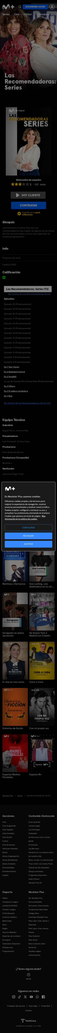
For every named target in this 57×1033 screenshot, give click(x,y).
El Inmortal (33, 845)
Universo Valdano (9, 917)
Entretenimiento (9, 871)
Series (6, 14)
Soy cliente (31, 195)
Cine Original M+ (9, 826)
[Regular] (20, 184)
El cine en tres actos (13, 682)
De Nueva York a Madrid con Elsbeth (39, 634)
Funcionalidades (35, 902)
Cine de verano (8, 845)
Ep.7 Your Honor (11, 367)
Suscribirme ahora (35, 7)
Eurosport (6, 940)
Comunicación (34, 955)
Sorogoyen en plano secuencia (13, 634)
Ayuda (28, 979)
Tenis (4, 925)
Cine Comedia (8, 833)
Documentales (8, 868)
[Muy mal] (12, 184)
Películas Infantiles (10, 849)
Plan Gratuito (34, 936)
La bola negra (34, 826)
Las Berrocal (34, 849)
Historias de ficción (12, 728)
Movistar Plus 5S (35, 883)
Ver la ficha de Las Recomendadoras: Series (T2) (27, 403)
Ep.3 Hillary (9, 386)
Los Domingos (34, 830)
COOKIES (28, 1010)
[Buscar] (20, 6)
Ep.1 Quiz (8, 396)
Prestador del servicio (16, 1006)
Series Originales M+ (10, 856)
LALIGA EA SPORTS (9, 906)
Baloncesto (7, 921)
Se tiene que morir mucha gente (39, 839)
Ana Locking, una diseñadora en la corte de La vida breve (41, 585)
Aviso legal (33, 1006)
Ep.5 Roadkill (10, 376)
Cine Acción (7, 837)
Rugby (4, 928)
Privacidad (45, 1006)
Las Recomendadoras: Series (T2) (27, 289)
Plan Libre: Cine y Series (38, 928)
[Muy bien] (27, 184)
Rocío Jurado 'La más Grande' (41, 860)
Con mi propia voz (39, 728)
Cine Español (7, 830)
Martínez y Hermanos (13, 584)
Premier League (9, 909)
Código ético (34, 913)
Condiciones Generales (38, 909)
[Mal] (16, 184)
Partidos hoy (7, 947)
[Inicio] (8, 7)
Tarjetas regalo (35, 951)
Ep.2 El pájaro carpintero (16, 391)
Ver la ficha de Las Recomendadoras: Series (29, 294)
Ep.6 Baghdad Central (14, 372)
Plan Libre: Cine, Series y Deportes (39, 923)
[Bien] (23, 184)
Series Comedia (8, 864)
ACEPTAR (28, 544)
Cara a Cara (36, 682)
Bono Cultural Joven (37, 944)
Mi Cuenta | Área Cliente (39, 906)
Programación (8, 951)
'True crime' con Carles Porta (41, 864)
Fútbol (28, 14)
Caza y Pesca (34, 879)
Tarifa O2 (32, 947)
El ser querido (34, 822)
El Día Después (8, 913)
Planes (31, 932)
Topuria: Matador (9, 932)
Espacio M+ (35, 774)
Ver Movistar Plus (35, 898)
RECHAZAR (28, 536)
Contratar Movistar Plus (38, 917)
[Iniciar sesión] (52, 6)
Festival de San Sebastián (39, 868)
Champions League (10, 902)
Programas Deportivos (38, 875)
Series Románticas (9, 860)
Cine (16, 14)
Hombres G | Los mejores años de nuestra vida (41, 854)
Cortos (5, 841)
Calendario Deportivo (11, 944)
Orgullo (5, 875)
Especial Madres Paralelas (11, 776)
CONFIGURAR (28, 528)
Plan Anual (33, 940)
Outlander (33, 833)
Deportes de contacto (11, 936)
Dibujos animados (36, 871)
